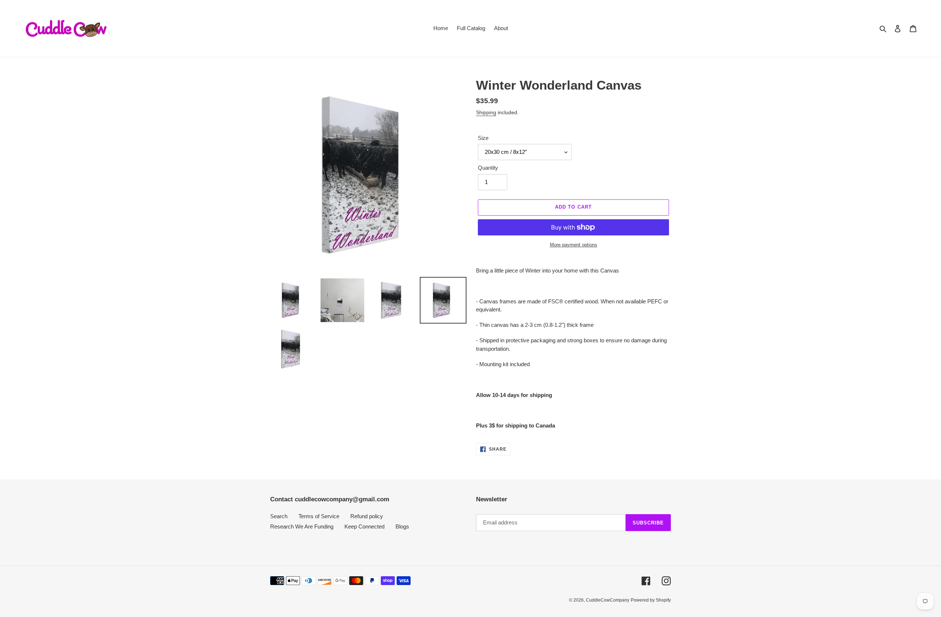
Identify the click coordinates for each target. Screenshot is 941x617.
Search (278, 516)
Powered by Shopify (651, 600)
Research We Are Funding (301, 526)
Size (483, 138)
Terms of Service (318, 516)
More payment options (573, 245)
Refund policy (366, 516)
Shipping (486, 112)
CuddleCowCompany (607, 600)
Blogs (402, 526)
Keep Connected (364, 526)
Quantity (488, 168)
